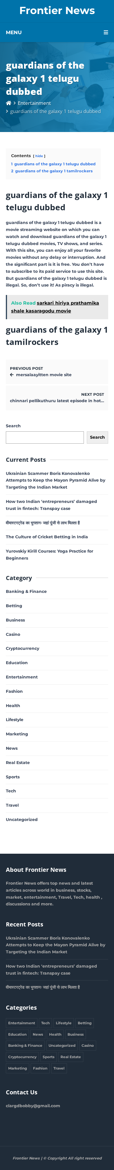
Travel (12, 805)
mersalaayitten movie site (44, 374)
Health (13, 705)
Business (15, 620)
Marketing (17, 734)
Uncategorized (22, 819)
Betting (14, 605)
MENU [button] (14, 32)
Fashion (14, 691)
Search (13, 425)
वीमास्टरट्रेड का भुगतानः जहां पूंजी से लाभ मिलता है (43, 522)
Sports (13, 777)
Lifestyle (14, 719)
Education (17, 662)
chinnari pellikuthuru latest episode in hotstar (59, 400)
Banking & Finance (26, 591)
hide (39, 156)
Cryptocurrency (22, 648)
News (12, 748)
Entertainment (34, 103)
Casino (13, 634)
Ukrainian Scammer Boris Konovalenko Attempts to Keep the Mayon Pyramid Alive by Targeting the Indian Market (55, 480)
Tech (11, 791)
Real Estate (18, 762)
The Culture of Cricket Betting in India (47, 536)
